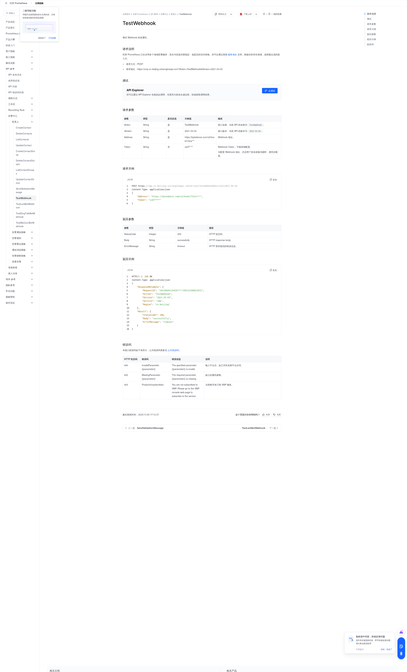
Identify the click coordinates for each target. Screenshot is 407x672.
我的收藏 (277, 14)
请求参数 (371, 24)
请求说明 (371, 13)
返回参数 (371, 34)
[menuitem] (20, 45)
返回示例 (371, 39)
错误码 (370, 44)
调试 (369, 18)
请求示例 (371, 29)
